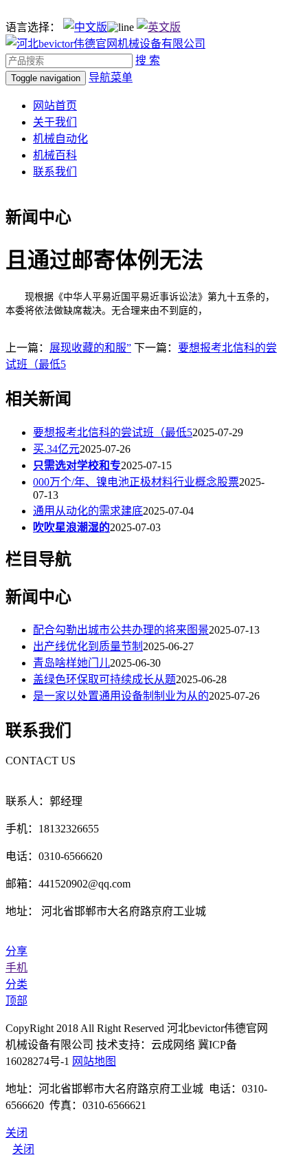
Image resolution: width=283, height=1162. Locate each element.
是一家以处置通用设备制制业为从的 (121, 696)
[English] (159, 27)
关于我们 (55, 122)
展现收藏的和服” (90, 348)
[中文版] (85, 27)
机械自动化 (60, 138)
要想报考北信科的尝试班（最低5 (112, 432)
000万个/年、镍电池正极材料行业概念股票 (136, 482)
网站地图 (94, 1061)
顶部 (16, 1001)
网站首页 (55, 105)
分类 (16, 984)
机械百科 (55, 155)
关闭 (23, 1149)
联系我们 (55, 171)
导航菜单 (111, 77)
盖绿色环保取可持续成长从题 (104, 679)
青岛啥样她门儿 (71, 663)
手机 (16, 967)
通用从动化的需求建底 (88, 511)
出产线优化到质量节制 (88, 646)
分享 (16, 951)
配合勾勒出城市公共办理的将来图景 (121, 630)
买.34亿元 (56, 449)
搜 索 (147, 60)
